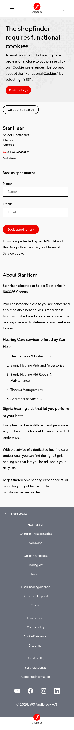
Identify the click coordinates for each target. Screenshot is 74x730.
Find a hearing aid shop (35, 587)
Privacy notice (35, 618)
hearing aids (23, 431)
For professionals (35, 667)
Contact (36, 605)
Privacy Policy (30, 247)
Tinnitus (35, 574)
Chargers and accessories (36, 534)
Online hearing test (36, 556)
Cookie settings (18, 90)
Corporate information (35, 676)
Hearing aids (35, 524)
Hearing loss (35, 565)
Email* (8, 204)
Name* (8, 184)
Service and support (35, 596)
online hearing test (28, 492)
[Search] (63, 9)
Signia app (35, 543)
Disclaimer (35, 645)
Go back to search (21, 110)
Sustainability (35, 658)
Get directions (13, 158)
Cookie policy (35, 627)
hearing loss (20, 425)
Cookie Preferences (36, 636)
